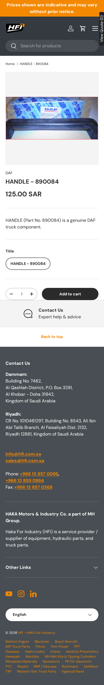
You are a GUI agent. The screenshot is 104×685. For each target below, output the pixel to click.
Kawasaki (13, 656)
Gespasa (12, 651)
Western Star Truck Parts (36, 671)
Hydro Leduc (35, 651)
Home (10, 64)
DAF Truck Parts (18, 646)
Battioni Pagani (17, 641)
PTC (9, 666)
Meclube (32, 656)
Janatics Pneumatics (82, 651)
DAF (9, 172)
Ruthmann (70, 666)
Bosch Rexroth (66, 641)
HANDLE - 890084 (34, 64)
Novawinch (51, 661)
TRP (8, 671)
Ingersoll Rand (73, 671)
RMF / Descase (45, 666)
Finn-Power (60, 646)
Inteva (55, 651)
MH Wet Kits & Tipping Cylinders (70, 656)
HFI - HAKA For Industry (36, 633)
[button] (83, 28)
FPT (77, 646)
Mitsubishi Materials (21, 661)
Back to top (52, 336)
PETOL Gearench (78, 661)
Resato (22, 666)
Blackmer (42, 641)
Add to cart (70, 293)
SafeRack (91, 666)
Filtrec (40, 646)
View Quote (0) (101, 28)
